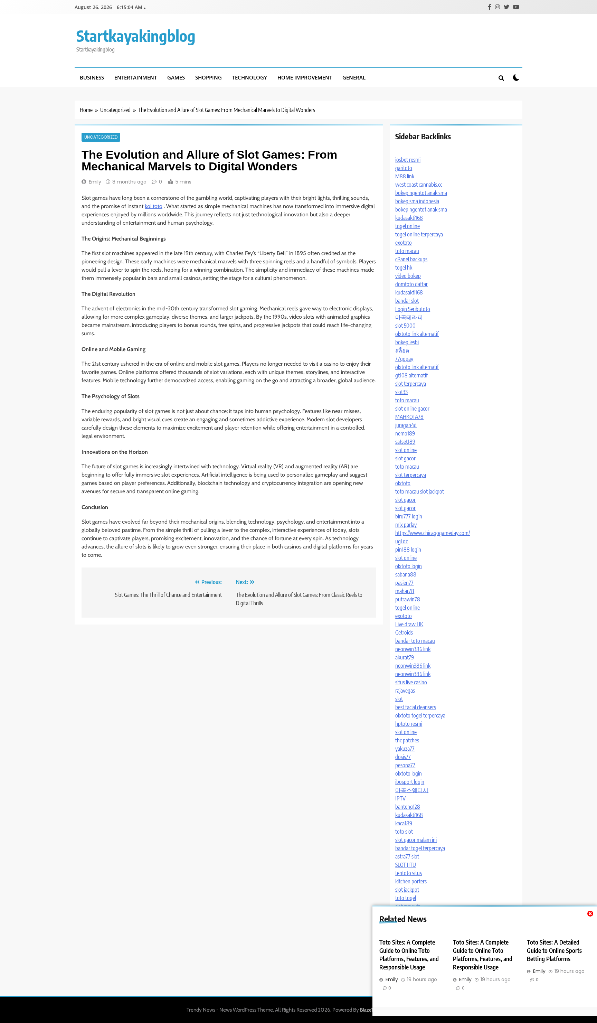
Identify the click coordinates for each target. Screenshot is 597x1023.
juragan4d (406, 425)
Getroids (404, 632)
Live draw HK (409, 624)
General (354, 77)
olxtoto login (408, 566)
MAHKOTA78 (409, 416)
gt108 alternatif (411, 375)
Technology (249, 77)
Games (176, 77)
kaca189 (403, 823)
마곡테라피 (409, 317)
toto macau (407, 250)
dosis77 (403, 756)
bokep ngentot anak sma (421, 192)
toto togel (405, 897)
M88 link (404, 176)
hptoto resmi (408, 723)
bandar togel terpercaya (420, 848)
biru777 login (408, 516)
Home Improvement (304, 77)
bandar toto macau (415, 640)
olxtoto (402, 483)
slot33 (401, 391)
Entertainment (135, 77)
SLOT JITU (405, 864)
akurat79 (404, 657)
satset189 (405, 441)
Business (92, 77)
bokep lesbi (407, 342)
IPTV (400, 798)
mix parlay (406, 524)
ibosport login (409, 781)
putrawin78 (407, 599)
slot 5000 (405, 325)
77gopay (404, 358)
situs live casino (411, 682)
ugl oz (401, 541)
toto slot (404, 831)
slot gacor (405, 458)
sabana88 (405, 574)
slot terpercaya (410, 383)
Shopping (208, 77)
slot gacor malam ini (416, 839)
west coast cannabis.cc (418, 184)
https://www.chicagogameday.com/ (432, 532)
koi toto (153, 206)
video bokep (408, 275)
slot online (406, 450)
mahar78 (404, 591)
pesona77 (405, 765)
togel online (407, 226)
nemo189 (405, 433)
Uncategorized (100, 137)
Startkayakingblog (136, 35)
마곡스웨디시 (411, 790)
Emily (95, 181)
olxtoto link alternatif (417, 333)
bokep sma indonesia (417, 201)
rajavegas (405, 690)
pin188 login (408, 549)
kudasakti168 (409, 217)
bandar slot (407, 300)
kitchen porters (411, 881)
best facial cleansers (415, 707)
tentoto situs (408, 873)
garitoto (403, 168)
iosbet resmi (407, 159)
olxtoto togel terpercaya (420, 715)
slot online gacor (412, 408)
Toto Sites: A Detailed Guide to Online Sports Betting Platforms (554, 950)
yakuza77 (405, 748)
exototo (403, 242)
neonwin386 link (412, 649)
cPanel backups (411, 259)
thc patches (407, 740)
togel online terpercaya (419, 234)
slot (399, 698)
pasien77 (404, 582)
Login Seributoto (412, 309)
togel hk (403, 267)
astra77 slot (407, 856)
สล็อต (402, 350)
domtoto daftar (411, 284)
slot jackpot (432, 491)
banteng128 (407, 806)
